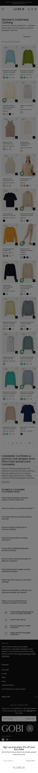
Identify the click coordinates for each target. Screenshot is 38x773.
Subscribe (30, 761)
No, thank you (19, 767)
